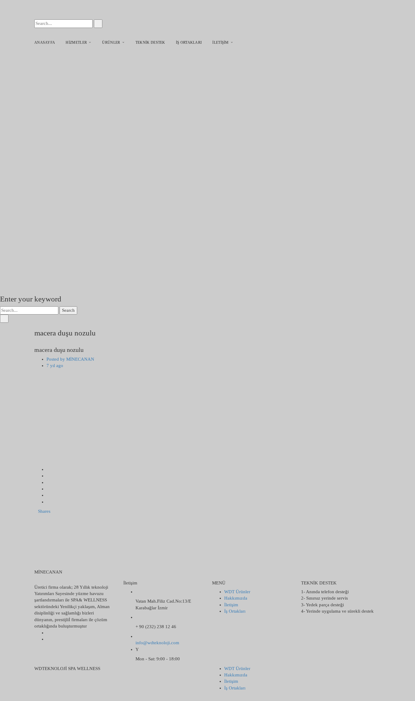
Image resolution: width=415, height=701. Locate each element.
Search (68, 310)
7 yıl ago (54, 365)
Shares (44, 511)
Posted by (70, 359)
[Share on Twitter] (48, 475)
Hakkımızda (235, 598)
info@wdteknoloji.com (157, 642)
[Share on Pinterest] (48, 501)
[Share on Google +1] (48, 482)
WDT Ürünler (237, 591)
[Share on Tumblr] (48, 495)
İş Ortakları (234, 611)
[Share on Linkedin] (48, 488)
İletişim (231, 604)
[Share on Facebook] (48, 469)
